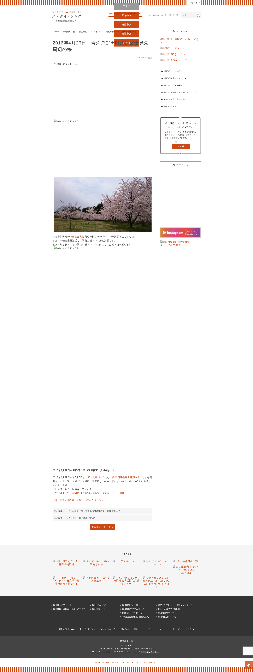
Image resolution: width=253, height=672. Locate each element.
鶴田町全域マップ (172, 106)
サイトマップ (174, 629)
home (175, 15)
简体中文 (126, 24)
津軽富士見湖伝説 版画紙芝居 (135, 617)
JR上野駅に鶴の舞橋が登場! (74, 518)
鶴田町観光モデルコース (175, 78)
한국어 (126, 42)
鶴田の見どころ (134, 14)
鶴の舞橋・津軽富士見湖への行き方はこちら (79, 500)
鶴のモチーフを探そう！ (175, 85)
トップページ (189, 629)
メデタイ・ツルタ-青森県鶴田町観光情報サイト (66, 16)
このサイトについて (107, 629)
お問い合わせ (124, 629)
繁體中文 (126, 33)
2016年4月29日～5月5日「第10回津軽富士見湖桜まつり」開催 (89, 493)
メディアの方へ (89, 629)
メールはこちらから (150, 652)
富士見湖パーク (96, 477)
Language (193, 2)
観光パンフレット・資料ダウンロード (181, 92)
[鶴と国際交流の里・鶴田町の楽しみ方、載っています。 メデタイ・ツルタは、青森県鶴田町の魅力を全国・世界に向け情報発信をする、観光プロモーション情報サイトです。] (180, 135)
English (126, 15)
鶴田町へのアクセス (62, 605)
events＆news (156, 15)
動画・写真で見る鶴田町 (175, 99)
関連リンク (138, 629)
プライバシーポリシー (156, 629)
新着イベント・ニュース (68, 629)
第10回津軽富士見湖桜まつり (128, 477)
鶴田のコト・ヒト (116, 14)
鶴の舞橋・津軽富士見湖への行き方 (69, 609)
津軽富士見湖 (77, 236)
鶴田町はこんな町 (172, 71)
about (168, 15)
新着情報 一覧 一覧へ (102, 527)
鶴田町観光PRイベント (168, 617)
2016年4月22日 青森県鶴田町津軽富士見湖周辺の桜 (87, 511)
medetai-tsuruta (120, 662)
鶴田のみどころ (99, 605)
